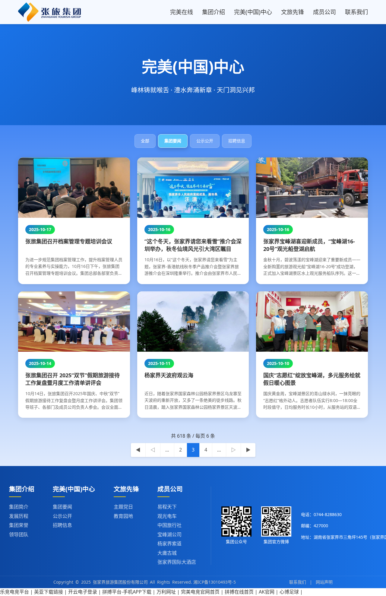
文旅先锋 (292, 12)
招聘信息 (62, 525)
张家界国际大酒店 (176, 562)
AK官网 (266, 591)
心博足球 (289, 591)
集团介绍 (213, 12)
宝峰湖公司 (169, 534)
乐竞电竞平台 (14, 591)
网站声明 (324, 582)
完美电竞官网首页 (200, 591)
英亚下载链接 (48, 591)
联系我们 (356, 12)
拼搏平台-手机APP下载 (126, 591)
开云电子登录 (82, 591)
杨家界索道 (169, 543)
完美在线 (181, 12)
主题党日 (123, 506)
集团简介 (18, 506)
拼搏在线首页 (239, 591)
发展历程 (18, 516)
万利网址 (166, 591)
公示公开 (62, 516)
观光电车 (167, 516)
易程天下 (167, 506)
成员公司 (324, 12)
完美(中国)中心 (253, 12)
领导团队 (18, 534)
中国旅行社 (169, 525)
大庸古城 (167, 553)
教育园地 (123, 516)
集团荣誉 (18, 525)
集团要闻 (62, 506)
